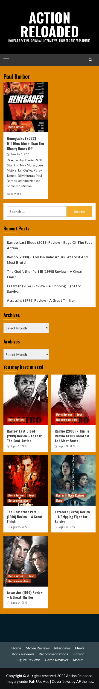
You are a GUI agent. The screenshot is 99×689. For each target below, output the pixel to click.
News (79, 414)
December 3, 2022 (20, 154)
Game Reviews (56, 659)
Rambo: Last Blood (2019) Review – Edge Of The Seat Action (49, 245)
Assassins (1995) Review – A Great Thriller (41, 300)
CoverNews (61, 681)
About (78, 659)
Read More (14, 193)
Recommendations (67, 420)
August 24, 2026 (66, 527)
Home (16, 648)
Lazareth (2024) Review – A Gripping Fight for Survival (44, 289)
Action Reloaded (49, 24)
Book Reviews (23, 654)
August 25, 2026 (19, 527)
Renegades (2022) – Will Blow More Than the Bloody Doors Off (25, 143)
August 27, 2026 (19, 446)
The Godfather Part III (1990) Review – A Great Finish (45, 274)
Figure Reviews (29, 659)
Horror (60, 495)
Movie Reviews (16, 127)
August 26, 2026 (66, 446)
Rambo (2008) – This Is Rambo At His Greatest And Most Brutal (47, 260)
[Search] (90, 59)
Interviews (62, 648)
